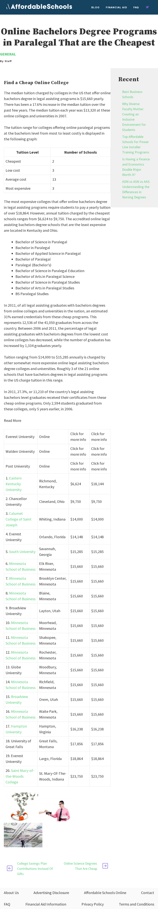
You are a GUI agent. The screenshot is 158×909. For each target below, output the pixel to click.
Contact (147, 892)
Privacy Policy (93, 904)
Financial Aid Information (45, 904)
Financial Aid (116, 7)
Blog (95, 7)
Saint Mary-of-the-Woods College (20, 776)
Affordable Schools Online (105, 892)
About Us (11, 892)
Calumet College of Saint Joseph (18, 519)
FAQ (136, 7)
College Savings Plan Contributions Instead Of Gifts (35, 868)
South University (22, 551)
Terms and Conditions (136, 904)
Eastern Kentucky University (14, 484)
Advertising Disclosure (51, 892)
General (8, 54)
